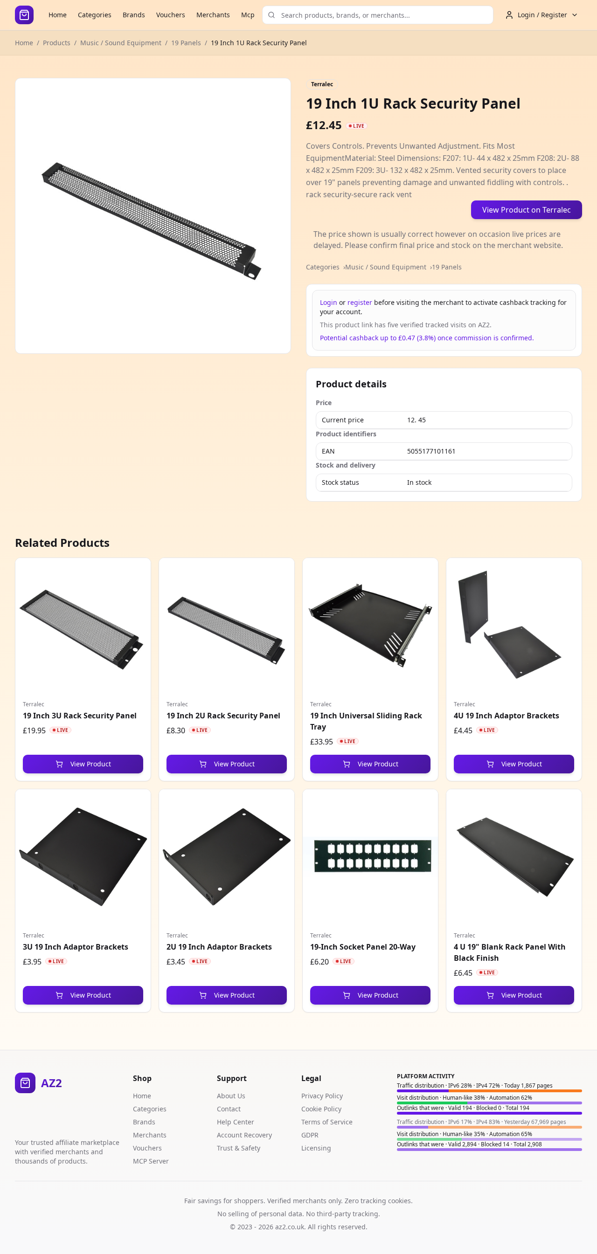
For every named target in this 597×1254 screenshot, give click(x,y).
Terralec (322, 84)
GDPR (310, 1134)
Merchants (213, 14)
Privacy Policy (322, 1095)
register (359, 302)
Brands (134, 14)
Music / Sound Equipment (120, 42)
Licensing (316, 1148)
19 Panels (186, 42)
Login (328, 302)
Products (56, 42)
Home (58, 14)
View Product (90, 763)
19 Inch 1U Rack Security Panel (259, 42)
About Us (231, 1095)
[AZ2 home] (24, 15)
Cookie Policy (321, 1108)
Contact (229, 1108)
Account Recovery (244, 1134)
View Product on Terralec (526, 210)
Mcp (248, 14)
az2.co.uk (289, 1226)
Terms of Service (327, 1121)
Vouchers (170, 14)
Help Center (235, 1121)
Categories (94, 14)
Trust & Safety (238, 1148)
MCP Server (151, 1161)
